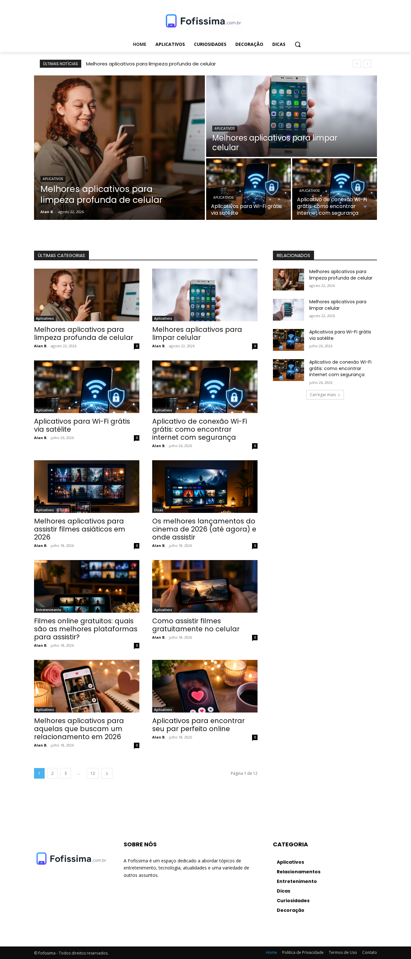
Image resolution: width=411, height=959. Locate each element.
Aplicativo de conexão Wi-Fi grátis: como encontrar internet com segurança (199, 429)
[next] (367, 64)
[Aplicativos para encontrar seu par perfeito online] (205, 686)
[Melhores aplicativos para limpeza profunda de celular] (119, 147)
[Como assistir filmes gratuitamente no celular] (205, 586)
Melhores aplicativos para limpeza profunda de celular (151, 63)
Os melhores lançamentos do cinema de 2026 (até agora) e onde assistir (204, 529)
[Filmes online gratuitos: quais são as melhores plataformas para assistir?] (86, 586)
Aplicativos (53, 179)
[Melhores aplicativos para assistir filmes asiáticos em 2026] (86, 486)
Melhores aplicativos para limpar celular (197, 333)
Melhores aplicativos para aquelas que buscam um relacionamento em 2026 (79, 728)
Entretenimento (48, 610)
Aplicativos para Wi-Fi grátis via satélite (82, 425)
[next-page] (106, 773)
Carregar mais (323, 394)
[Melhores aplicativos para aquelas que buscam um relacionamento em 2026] (86, 686)
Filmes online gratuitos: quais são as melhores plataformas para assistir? (85, 629)
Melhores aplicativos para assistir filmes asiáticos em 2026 (79, 529)
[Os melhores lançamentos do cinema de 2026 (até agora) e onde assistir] (205, 486)
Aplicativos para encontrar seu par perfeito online (198, 724)
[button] (297, 44)
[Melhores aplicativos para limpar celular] (291, 116)
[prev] (357, 64)
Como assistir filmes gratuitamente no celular (196, 625)
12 (93, 773)
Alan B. (40, 345)
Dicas (158, 510)
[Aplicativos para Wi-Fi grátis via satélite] (248, 189)
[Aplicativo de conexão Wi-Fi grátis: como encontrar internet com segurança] (334, 189)
